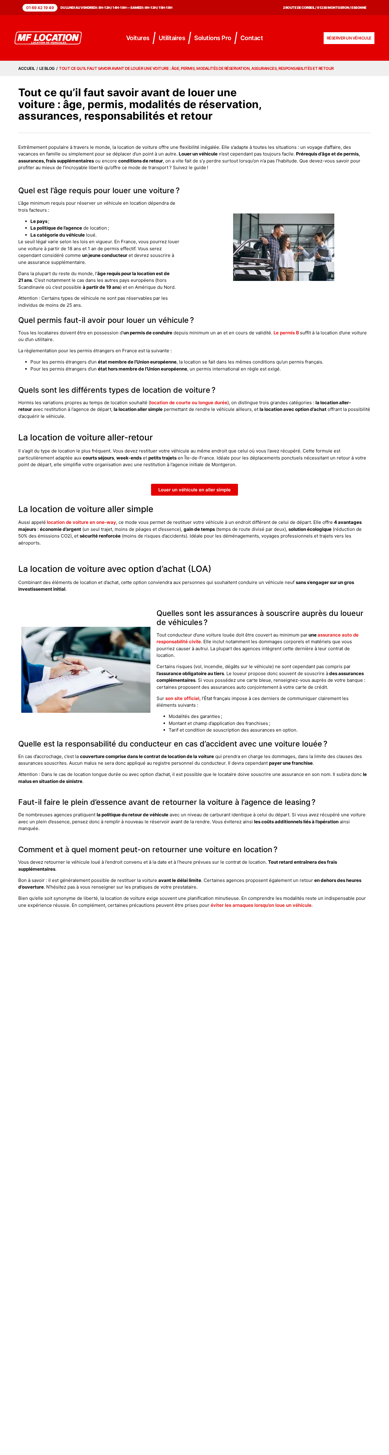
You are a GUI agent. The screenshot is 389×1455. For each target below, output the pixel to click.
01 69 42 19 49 (40, 7)
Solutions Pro (212, 38)
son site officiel (182, 698)
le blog (47, 68)
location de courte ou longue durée (188, 402)
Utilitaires (172, 38)
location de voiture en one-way (81, 522)
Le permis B (286, 333)
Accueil (26, 68)
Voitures (138, 38)
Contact (251, 38)
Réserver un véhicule (349, 38)
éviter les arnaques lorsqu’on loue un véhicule (261, 905)
